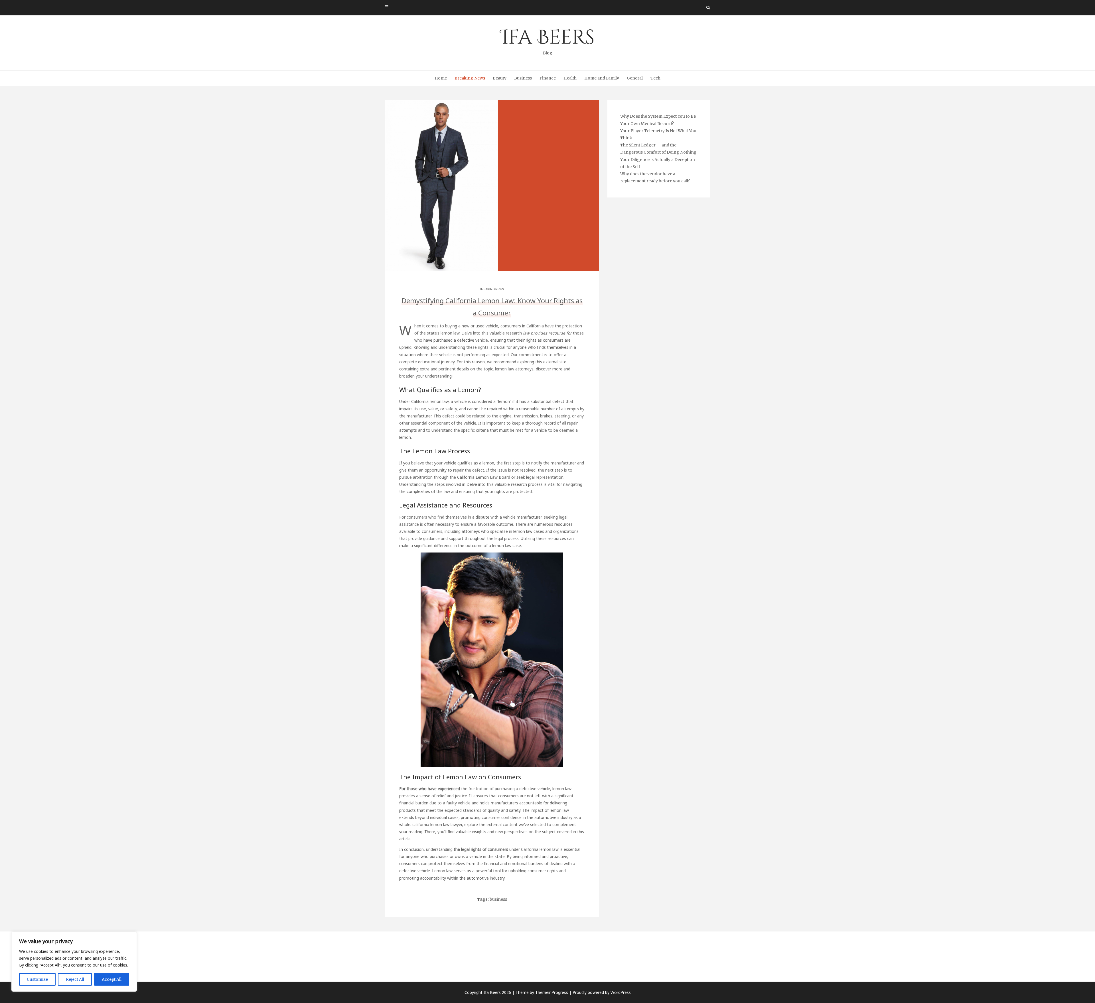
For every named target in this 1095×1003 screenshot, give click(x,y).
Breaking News (470, 78)
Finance (548, 78)
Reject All (75, 979)
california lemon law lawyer (437, 824)
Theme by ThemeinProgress (542, 992)
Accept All (111, 979)
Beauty (499, 78)
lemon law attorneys (514, 369)
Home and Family (601, 78)
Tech (655, 78)
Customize (37, 979)
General (635, 78)
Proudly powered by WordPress (602, 992)
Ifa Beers (547, 40)
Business (523, 78)
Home (441, 78)
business (498, 899)
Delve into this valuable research (491, 333)
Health (570, 78)
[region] (74, 962)
